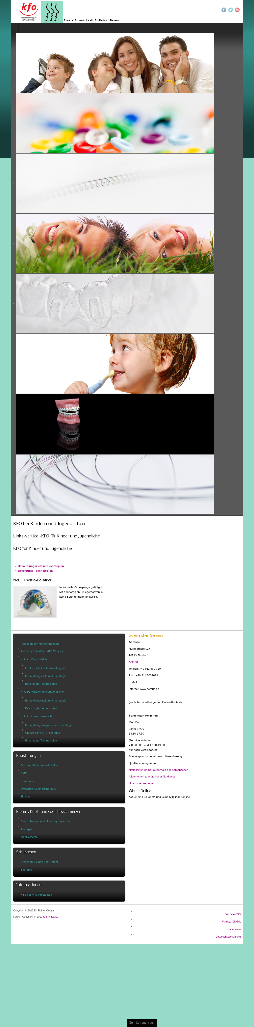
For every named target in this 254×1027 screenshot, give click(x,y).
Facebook (234, 10)
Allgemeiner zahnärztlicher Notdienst (152, 776)
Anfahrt (133, 661)
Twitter (241, 10)
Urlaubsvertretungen (142, 783)
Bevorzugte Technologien (24, 570)
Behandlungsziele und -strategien (30, 566)
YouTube (248, 10)
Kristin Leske (39, 916)
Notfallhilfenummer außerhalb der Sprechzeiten (158, 769)
